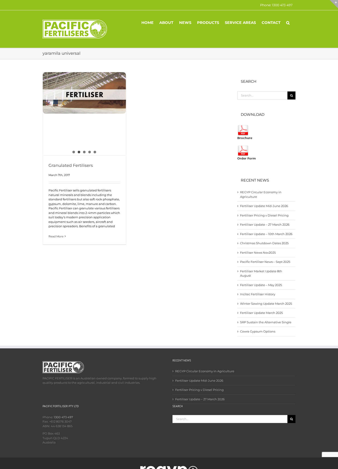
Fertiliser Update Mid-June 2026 (264, 206)
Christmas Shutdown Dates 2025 (264, 243)
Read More (56, 236)
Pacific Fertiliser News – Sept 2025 (265, 262)
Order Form (246, 158)
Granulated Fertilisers (71, 165)
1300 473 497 (63, 417)
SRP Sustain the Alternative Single (265, 322)
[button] (288, 22)
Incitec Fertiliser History (257, 294)
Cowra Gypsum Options (257, 331)
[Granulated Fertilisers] (84, 93)
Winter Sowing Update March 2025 (266, 303)
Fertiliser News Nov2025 (258, 252)
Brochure (244, 138)
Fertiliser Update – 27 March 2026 (264, 224)
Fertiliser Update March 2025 (261, 313)
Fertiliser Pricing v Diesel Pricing (264, 215)
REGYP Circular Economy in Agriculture (204, 371)
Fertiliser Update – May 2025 (261, 285)
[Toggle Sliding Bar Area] (334, 4)
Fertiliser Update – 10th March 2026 (266, 234)
